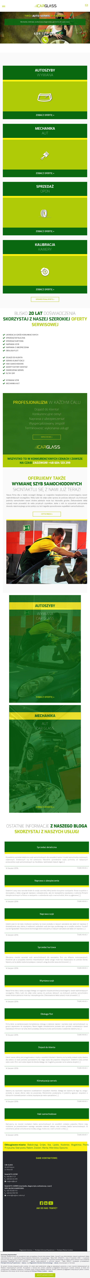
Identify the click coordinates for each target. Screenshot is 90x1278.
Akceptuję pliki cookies (45, 1275)
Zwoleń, (37, 1147)
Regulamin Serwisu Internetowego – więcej (44, 1263)
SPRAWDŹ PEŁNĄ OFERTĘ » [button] (45, 299)
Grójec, (43, 1144)
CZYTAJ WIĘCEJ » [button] (46, 514)
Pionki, (86, 1144)
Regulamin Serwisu (27, 1250)
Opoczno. (63, 1147)
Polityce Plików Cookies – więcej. (42, 1271)
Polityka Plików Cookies (65, 1250)
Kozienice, (65, 1144)
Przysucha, (10, 1147)
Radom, (29, 1147)
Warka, (45, 1147)
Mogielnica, (76, 1144)
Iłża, (49, 1144)
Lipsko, (56, 1144)
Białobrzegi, (32, 1144)
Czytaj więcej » (82, 868)
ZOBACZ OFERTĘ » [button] (45, 115)
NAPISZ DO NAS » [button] (46, 437)
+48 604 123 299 (59, 463)
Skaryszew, (20, 1147)
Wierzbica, (54, 1147)
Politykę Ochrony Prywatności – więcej (13, 1263)
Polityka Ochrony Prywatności (45, 1250)
